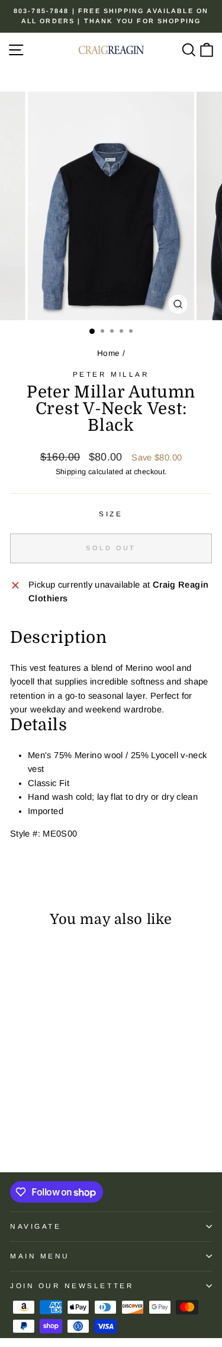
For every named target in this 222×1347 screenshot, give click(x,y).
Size (111, 514)
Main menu (40, 1256)
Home (108, 353)
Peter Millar (111, 374)
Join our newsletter (72, 1285)
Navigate (35, 1226)
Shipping (71, 472)
